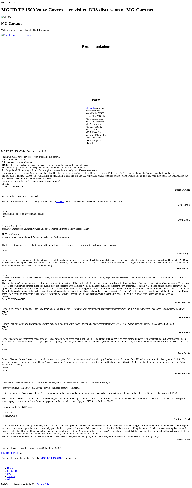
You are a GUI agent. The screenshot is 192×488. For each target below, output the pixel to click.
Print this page (24, 35)
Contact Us (12, 471)
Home (10, 468)
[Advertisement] (96, 73)
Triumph (11, 476)
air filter (60, 201)
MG (9, 473)
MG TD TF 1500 (9, 453)
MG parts (90, 108)
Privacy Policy (44, 484)
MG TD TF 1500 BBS (52, 458)
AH (9, 479)
